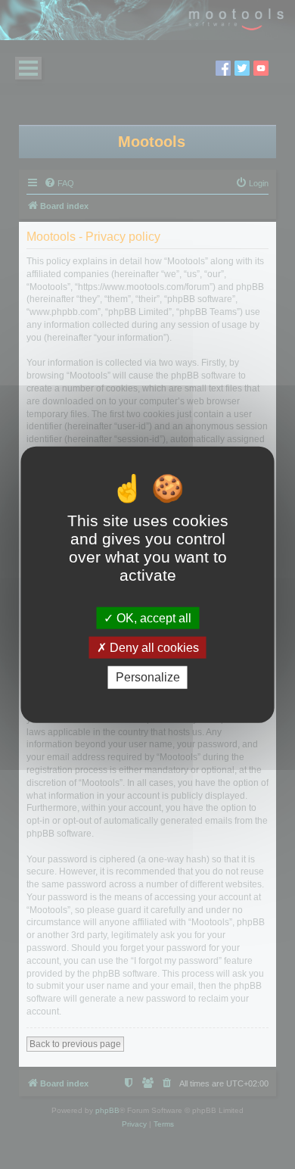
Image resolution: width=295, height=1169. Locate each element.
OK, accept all (152, 618)
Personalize (148, 677)
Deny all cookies (153, 647)
